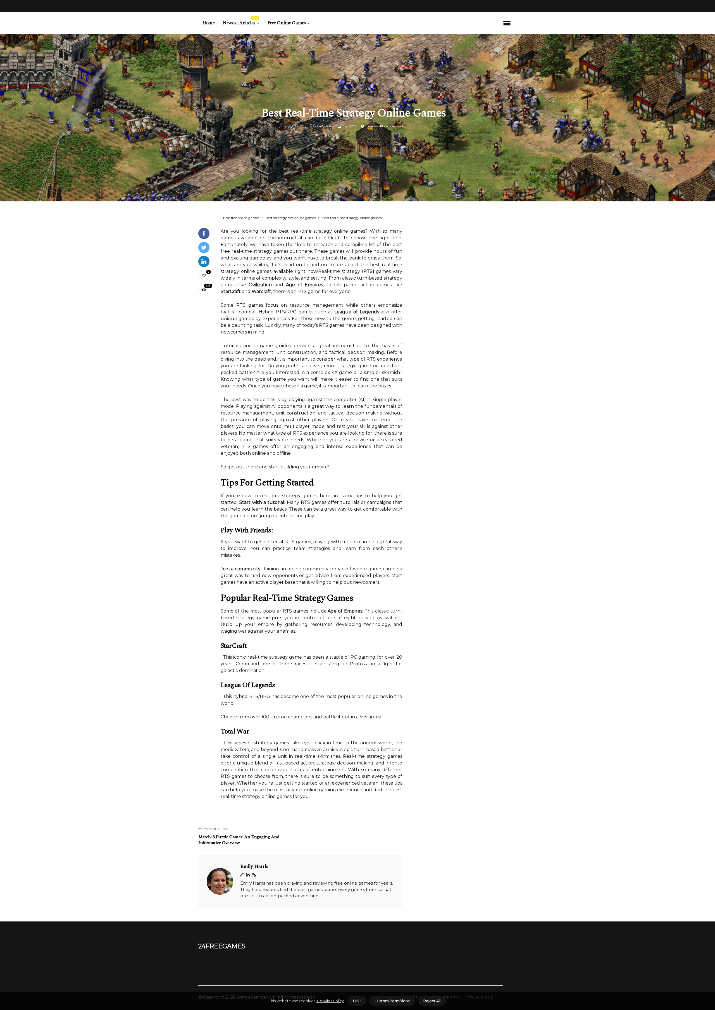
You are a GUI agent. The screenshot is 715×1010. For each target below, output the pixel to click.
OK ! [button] (357, 1001)
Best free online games (241, 218)
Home (208, 23)
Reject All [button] (431, 1001)
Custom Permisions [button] (392, 1001)
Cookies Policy (330, 1001)
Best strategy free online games (291, 218)
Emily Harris (325, 126)
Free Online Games (287, 23)
